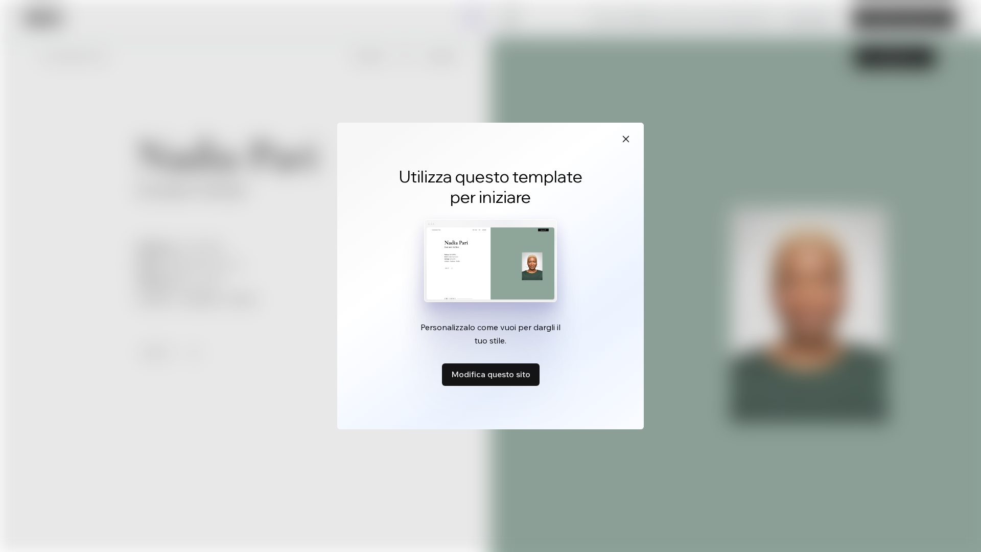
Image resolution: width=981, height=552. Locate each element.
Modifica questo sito (490, 374)
